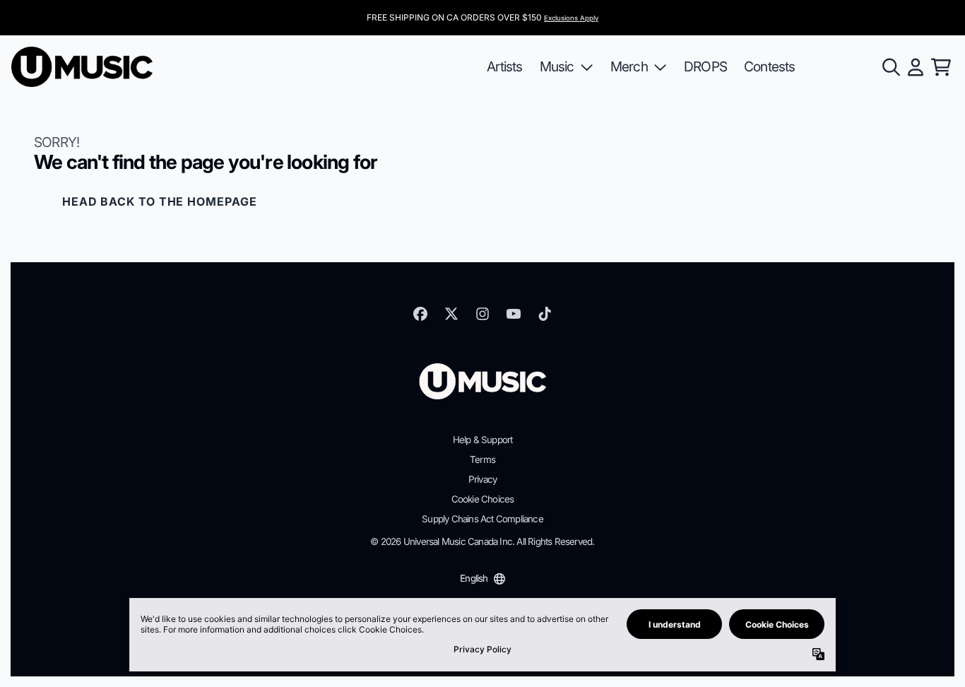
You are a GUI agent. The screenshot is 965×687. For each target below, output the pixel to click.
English (473, 578)
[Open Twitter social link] (451, 313)
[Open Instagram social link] (482, 313)
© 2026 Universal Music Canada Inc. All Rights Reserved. (482, 541)
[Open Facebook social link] (420, 313)
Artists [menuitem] (504, 66)
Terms (482, 459)
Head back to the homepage (159, 201)
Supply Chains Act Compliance (482, 518)
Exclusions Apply (571, 18)
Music (557, 66)
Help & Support (483, 439)
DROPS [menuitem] (705, 66)
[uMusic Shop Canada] (82, 67)
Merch (629, 66)
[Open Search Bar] (890, 67)
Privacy (482, 479)
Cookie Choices (482, 499)
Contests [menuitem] (769, 66)
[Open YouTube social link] (513, 313)
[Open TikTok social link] (544, 313)
